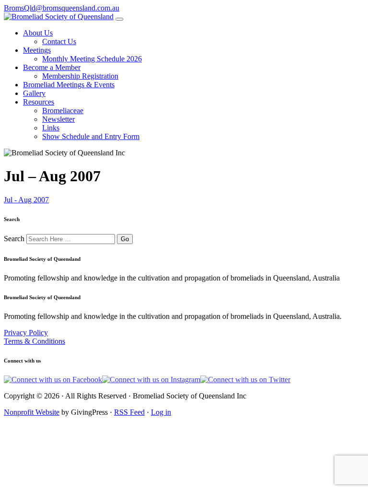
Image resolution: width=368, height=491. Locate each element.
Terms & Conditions (34, 341)
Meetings (37, 50)
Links (50, 128)
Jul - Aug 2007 (26, 200)
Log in (161, 412)
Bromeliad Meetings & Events (69, 85)
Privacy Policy (26, 332)
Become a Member (51, 67)
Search (14, 238)
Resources (38, 102)
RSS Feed (129, 412)
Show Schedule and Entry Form (90, 136)
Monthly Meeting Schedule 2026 (92, 59)
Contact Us (59, 41)
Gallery (34, 93)
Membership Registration (80, 76)
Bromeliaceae (62, 110)
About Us (38, 33)
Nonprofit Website (31, 412)
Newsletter (58, 119)
